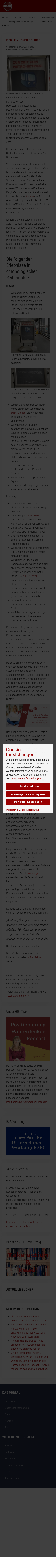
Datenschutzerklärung (29, 809)
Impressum (11, 809)
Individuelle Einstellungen (28, 801)
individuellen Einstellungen (26, 778)
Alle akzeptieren (28, 786)
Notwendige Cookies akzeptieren (28, 794)
